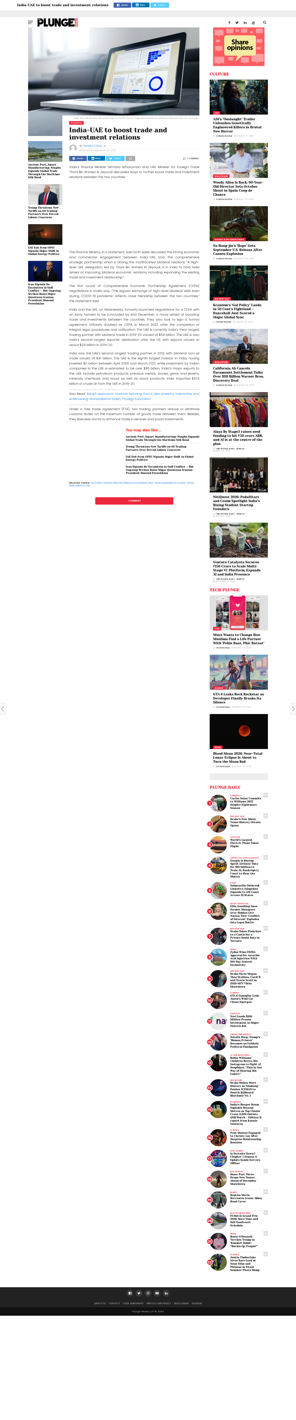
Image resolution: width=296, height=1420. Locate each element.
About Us (100, 1303)
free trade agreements (162, 483)
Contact (114, 1303)
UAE (88, 485)
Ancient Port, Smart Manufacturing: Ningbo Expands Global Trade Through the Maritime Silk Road (44, 171)
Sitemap (197, 1303)
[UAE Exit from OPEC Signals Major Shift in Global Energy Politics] (45, 243)
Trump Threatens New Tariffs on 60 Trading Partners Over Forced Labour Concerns (43, 212)
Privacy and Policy (159, 1303)
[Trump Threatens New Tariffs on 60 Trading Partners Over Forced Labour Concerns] (45, 203)
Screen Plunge (224, 136)
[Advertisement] (134, 217)
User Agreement (133, 1303)
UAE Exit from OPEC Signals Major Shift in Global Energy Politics (43, 251)
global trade (185, 483)
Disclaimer (181, 1303)
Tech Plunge (223, 648)
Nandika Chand (92, 145)
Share (142, 5)
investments (76, 485)
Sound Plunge (223, 322)
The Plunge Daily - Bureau (230, 449)
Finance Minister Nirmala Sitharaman (125, 483)
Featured (96, 483)
